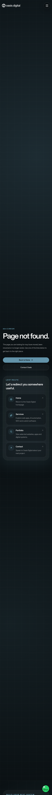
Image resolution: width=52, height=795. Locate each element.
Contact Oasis (26, 367)
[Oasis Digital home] (11, 5)
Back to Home (24, 360)
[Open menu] (47, 5)
